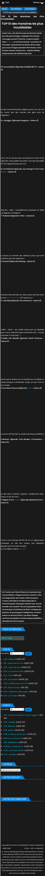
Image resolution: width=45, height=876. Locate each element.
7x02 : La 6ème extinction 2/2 (15, 683)
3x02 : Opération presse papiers (16, 691)
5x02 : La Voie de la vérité (14, 671)
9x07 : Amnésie (10, 754)
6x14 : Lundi (8, 675)
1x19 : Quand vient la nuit (13, 663)
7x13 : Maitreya (9, 726)
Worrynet (22, 549)
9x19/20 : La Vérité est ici (13, 746)
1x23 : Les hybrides (11, 679)
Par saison (5, 653)
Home (29, 388)
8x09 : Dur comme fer (12, 738)
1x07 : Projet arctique (12, 687)
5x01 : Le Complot (10, 696)
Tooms (17, 500)
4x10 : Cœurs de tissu (12, 667)
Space (3, 172)
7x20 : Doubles (9, 722)
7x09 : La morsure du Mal (14, 750)
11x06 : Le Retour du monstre (15, 734)
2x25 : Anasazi (9, 659)
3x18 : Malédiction (10, 742)
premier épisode (13, 298)
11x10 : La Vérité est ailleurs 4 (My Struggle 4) (21, 715)
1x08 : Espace (9, 730)
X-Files (10, 42)
